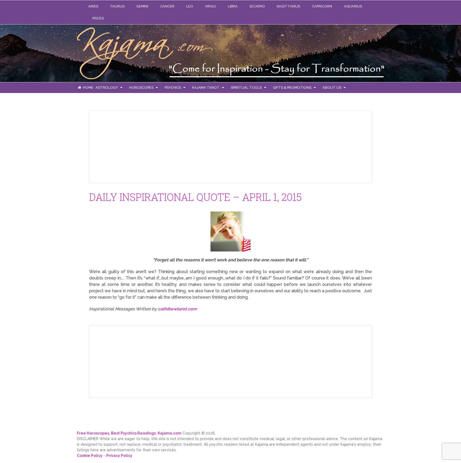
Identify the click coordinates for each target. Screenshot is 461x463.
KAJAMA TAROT (206, 88)
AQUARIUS (353, 6)
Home (87, 88)
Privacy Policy (119, 455)
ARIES (93, 6)
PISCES (98, 18)
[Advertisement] (133, 146)
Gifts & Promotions (292, 88)
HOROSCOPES (141, 88)
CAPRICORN (322, 6)
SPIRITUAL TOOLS (246, 88)
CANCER (167, 6)
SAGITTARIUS (288, 6)
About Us (332, 88)
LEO (189, 6)
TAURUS (117, 6)
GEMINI (142, 6)
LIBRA (233, 6)
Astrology (107, 88)
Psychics (173, 88)
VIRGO (210, 6)
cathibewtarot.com (177, 308)
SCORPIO (257, 6)
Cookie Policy (89, 455)
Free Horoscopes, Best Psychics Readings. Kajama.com (129, 433)
